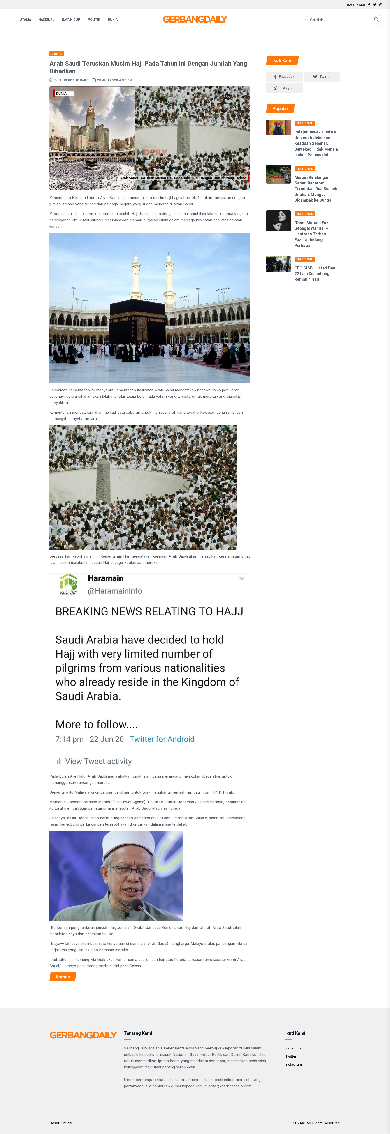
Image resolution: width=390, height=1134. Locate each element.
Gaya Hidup (71, 19)
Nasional (46, 19)
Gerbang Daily (76, 80)
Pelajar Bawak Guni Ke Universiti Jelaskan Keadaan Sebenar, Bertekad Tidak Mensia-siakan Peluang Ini (317, 143)
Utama (25, 19)
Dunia (113, 19)
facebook (287, 76)
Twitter (291, 1056)
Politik (94, 19)
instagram (287, 88)
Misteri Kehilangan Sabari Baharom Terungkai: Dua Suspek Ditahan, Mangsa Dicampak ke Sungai (316, 188)
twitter (325, 76)
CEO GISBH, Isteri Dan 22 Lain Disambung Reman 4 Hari (315, 274)
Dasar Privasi (60, 1123)
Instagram (293, 1064)
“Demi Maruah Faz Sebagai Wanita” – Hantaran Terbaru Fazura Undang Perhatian (312, 234)
